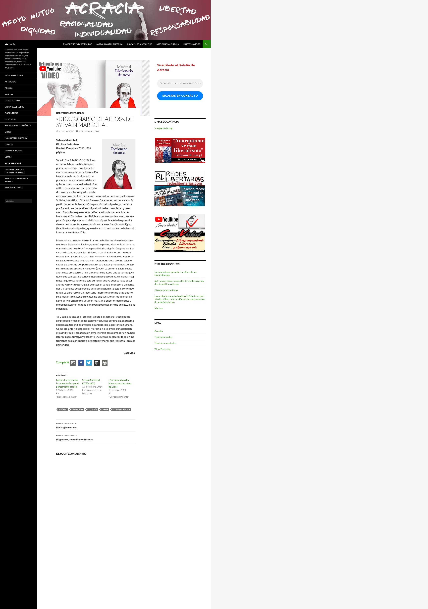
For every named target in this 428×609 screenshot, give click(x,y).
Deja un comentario (89, 131)
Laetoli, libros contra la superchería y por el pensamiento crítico (67, 383)
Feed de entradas (163, 337)
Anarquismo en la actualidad (77, 44)
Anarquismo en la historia (109, 44)
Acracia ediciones (14, 75)
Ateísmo (63, 409)
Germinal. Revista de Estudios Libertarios (15, 170)
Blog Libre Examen (14, 187)
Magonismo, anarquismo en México (74, 437)
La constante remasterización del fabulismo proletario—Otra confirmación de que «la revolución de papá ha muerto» (179, 299)
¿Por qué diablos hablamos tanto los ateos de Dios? (120, 383)
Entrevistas (10, 119)
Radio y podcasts (13, 151)
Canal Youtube (12, 100)
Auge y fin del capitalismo (139, 44)
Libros (80, 113)
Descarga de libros (14, 107)
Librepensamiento (191, 44)
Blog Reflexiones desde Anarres (16, 179)
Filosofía (92, 409)
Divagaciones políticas (166, 290)
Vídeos (8, 157)
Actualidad (10, 82)
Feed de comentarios (165, 343)
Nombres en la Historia (16, 138)
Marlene (158, 308)
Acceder (158, 331)
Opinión (9, 144)
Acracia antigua (13, 163)
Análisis (9, 94)
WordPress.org (162, 349)
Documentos (11, 113)
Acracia (10, 44)
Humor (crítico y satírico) (18, 125)
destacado (77, 409)
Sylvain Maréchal (121, 409)
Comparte (62, 362)
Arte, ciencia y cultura (167, 44)
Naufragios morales (66, 425)
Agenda (8, 88)
